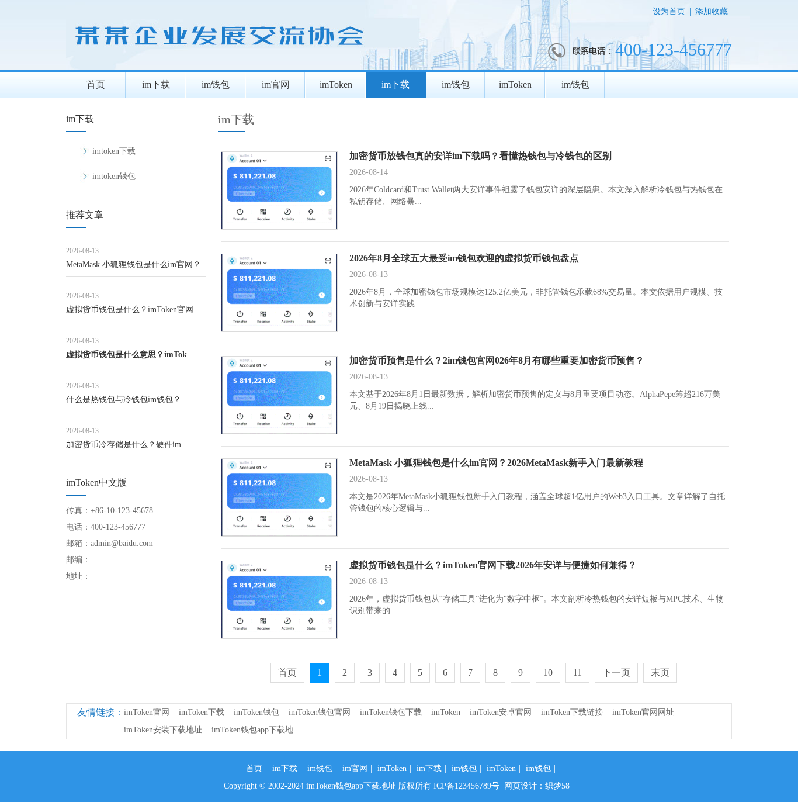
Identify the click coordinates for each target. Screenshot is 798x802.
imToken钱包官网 (320, 712)
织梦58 (557, 786)
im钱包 (216, 84)
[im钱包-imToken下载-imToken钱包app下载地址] (245, 67)
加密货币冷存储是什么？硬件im (123, 444)
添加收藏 (711, 11)
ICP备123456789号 (466, 786)
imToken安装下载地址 (163, 729)
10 (548, 672)
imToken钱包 (256, 712)
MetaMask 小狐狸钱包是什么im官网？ (133, 264)
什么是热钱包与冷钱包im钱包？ (123, 399)
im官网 (276, 84)
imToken (336, 84)
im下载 (156, 84)
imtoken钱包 (114, 176)
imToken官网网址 (643, 712)
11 (577, 672)
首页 (95, 84)
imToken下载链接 (572, 712)
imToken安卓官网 (501, 712)
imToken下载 (201, 712)
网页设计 (520, 786)
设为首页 (669, 11)
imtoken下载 (114, 151)
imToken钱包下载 (391, 712)
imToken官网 (146, 712)
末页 (660, 672)
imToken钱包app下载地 (252, 729)
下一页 (616, 672)
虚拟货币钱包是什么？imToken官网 (129, 309)
